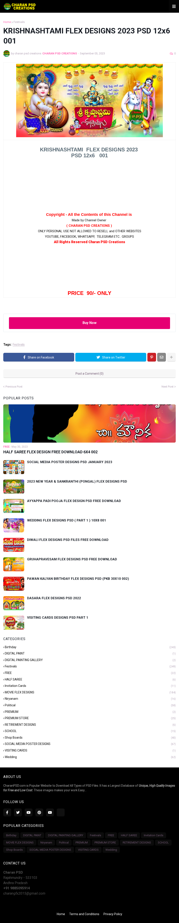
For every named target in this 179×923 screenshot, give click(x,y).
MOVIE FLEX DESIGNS (90, 692)
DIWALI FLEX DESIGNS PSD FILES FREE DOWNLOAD (67, 540)
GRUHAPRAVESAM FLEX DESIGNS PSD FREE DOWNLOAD (72, 559)
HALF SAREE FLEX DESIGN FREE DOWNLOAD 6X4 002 (50, 452)
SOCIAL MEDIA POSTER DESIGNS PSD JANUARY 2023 (69, 462)
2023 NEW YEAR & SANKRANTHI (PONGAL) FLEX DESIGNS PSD (77, 481)
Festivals (19, 22)
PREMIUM (90, 711)
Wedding (90, 757)
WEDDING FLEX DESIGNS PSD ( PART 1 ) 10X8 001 (66, 520)
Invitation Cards (90, 685)
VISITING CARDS (90, 750)
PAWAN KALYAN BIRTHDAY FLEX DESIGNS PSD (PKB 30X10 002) (78, 579)
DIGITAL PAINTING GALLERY (90, 660)
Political (90, 705)
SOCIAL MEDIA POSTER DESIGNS (90, 744)
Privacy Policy (112, 914)
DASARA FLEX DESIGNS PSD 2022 (54, 598)
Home (7, 22)
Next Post (168, 386)
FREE (90, 673)
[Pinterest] (151, 357)
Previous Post (13, 386)
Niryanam (90, 698)
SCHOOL (90, 731)
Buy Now (89, 323)
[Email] (161, 357)
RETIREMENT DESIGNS (90, 724)
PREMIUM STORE (90, 718)
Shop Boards (90, 737)
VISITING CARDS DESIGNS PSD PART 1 (57, 618)
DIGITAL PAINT (90, 653)
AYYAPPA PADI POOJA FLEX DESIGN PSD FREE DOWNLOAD (74, 501)
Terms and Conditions (84, 914)
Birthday (90, 647)
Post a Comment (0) (89, 373)
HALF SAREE (90, 679)
